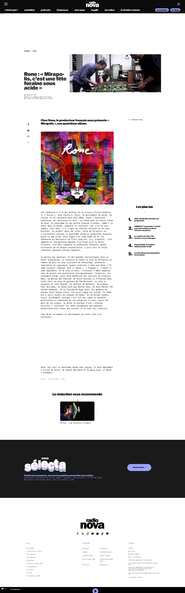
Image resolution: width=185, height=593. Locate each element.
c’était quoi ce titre (34, 551)
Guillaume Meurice (106, 552)
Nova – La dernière (134, 557)
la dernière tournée (130, 10)
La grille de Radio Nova (35, 563)
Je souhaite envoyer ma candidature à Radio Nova (143, 563)
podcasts (45, 10)
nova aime (80, 10)
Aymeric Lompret (105, 555)
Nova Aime (86, 548)
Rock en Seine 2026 (89, 559)
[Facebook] (32, 124)
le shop (175, 10)
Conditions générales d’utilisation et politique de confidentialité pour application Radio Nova (141, 569)
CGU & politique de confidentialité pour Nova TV (143, 573)
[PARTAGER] (32, 130)
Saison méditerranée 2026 (106, 560)
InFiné (88, 367)
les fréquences (32, 566)
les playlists (31, 557)
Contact (130, 548)
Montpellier (103, 564)
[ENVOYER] (32, 136)
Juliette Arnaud (88, 555)
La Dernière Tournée (135, 577)
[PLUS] (32, 142)
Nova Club (95, 370)
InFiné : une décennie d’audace (75, 423)
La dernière (103, 548)
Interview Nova (53, 379)
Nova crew (131, 551)
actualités (29, 10)
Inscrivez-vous (138, 467)
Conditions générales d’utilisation (140, 560)
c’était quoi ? (11, 10)
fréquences (62, 10)
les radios (109, 10)
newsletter (161, 10)
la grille (94, 10)
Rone (46, 223)
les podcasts (31, 554)
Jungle (85, 552)
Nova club (86, 564)
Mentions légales (133, 554)
